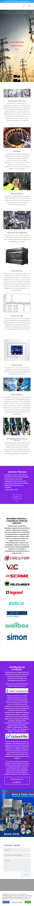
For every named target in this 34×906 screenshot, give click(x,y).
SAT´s (17, 497)
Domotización (17, 365)
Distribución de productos (17, 668)
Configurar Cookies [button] (16, 902)
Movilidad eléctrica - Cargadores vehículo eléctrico (17, 520)
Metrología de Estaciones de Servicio (17, 439)
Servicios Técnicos (17, 471)
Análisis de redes (17, 316)
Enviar (26, 874)
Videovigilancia (17, 395)
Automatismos (17, 271)
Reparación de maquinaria (17, 233)
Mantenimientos (17, 193)
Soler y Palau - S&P (17, 796)
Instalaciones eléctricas (17, 101)
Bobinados (17, 151)
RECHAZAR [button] (6, 902)
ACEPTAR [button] (28, 902)
